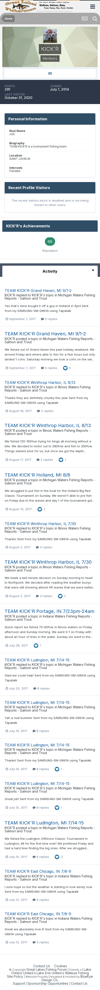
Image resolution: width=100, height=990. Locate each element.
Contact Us (41, 966)
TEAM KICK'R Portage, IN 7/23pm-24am (49, 611)
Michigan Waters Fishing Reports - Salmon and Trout (50, 340)
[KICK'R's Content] (50, 73)
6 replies (50, 319)
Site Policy (15, 976)
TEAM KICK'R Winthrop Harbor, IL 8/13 (40, 382)
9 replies (42, 900)
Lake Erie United (49, 973)
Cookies (60, 966)
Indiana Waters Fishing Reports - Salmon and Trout (48, 617)
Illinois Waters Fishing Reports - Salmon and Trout (47, 432)
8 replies (43, 688)
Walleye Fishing (77, 973)
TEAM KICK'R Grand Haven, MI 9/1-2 (38, 290)
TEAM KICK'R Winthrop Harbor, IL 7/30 (40, 523)
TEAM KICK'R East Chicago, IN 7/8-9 (38, 871)
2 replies (46, 411)
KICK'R (10, 295)
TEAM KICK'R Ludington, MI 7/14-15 (37, 660)
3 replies (45, 547)
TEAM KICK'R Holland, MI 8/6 (37, 475)
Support (19, 983)
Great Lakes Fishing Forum (47, 969)
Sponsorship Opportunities (47, 983)
